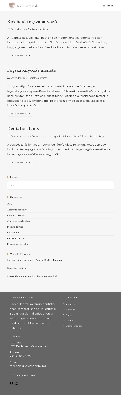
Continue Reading (21, 55)
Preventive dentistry (92, 136)
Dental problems (20, 136)
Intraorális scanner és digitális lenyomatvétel (32, 276)
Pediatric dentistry (38, 29)
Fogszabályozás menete (31, 70)
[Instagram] (16, 383)
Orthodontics (18, 29)
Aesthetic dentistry (16, 209)
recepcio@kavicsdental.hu (28, 365)
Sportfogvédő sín (16, 268)
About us (70, 304)
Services (70, 309)
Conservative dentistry (44, 136)
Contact (70, 320)
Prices (69, 315)
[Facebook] (11, 383)
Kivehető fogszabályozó (32, 21)
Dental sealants (23, 128)
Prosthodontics (15, 227)
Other (10, 204)
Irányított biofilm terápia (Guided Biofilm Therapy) (35, 260)
